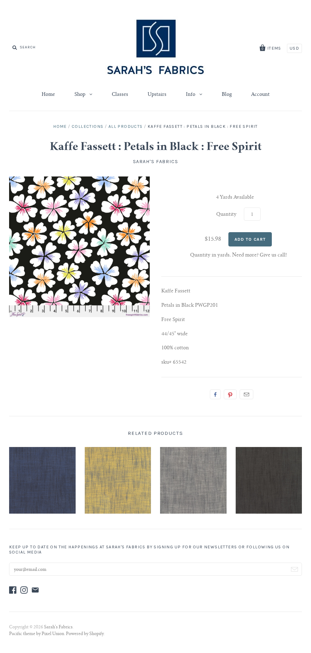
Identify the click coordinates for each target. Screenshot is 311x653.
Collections (87, 126)
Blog (227, 94)
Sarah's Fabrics (155, 161)
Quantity (226, 214)
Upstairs (157, 94)
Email (246, 394)
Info (191, 94)
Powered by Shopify (85, 634)
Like (215, 394)
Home (48, 94)
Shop (80, 94)
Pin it (230, 394)
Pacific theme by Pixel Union (36, 634)
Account (260, 94)
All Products (125, 126)
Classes (120, 94)
